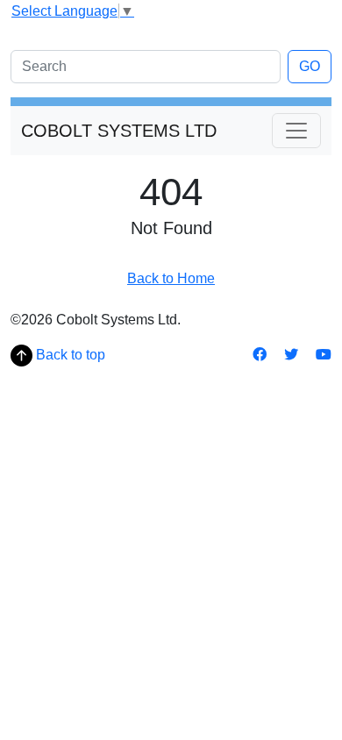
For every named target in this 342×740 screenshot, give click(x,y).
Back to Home (171, 278)
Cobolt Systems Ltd (119, 130)
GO (309, 66)
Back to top (68, 354)
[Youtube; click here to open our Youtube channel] (323, 354)
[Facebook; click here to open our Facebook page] (261, 354)
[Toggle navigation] (296, 130)
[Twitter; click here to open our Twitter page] (293, 354)
